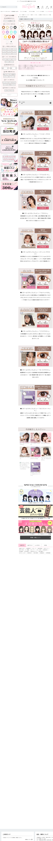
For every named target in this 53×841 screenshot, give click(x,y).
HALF (10, 82)
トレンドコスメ (48, 11)
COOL (4, 84)
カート (51, 8)
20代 (9, 90)
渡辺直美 (40, 548)
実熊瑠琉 (48, 552)
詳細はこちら (28, 839)
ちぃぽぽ (39, 549)
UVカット (6, 76)
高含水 (13, 74)
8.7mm (14, 59)
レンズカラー (37, 545)
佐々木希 (22, 549)
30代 (12, 90)
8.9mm (11, 61)
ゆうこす (46, 548)
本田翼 (21, 551)
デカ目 (9, 84)
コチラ (35, 537)
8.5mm (4, 59)
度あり (5, 74)
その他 (45, 545)
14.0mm (9, 49)
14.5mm (4, 53)
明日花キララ (34, 551)
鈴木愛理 (36, 552)
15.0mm (14, 53)
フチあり (9, 74)
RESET (9, 95)
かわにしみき (23, 552)
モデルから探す (32, 11)
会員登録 (38, 8)
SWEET (14, 82)
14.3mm (9, 51)
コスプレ (13, 84)
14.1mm (14, 49)
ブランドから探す (23, 11)
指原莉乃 (29, 548)
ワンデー (6, 20)
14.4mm (14, 51)
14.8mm (9, 53)
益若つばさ (22, 548)
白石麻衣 (27, 551)
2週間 (10, 20)
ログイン (42, 8)
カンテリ (33, 549)
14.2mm (4, 51)
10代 (6, 90)
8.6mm (9, 59)
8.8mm (7, 61)
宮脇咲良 (42, 552)
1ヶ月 (13, 20)
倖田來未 (45, 549)
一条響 (27, 549)
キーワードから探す (40, 11)
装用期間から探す (15, 11)
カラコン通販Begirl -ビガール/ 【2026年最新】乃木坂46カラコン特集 (28, 6)
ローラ (34, 548)
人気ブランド (30, 545)
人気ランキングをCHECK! (5, 11)
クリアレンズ (12, 76)
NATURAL (5, 82)
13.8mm (4, 49)
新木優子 (41, 551)
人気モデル (22, 545)
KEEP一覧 (47, 8)
